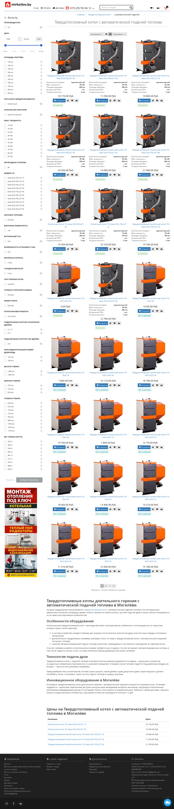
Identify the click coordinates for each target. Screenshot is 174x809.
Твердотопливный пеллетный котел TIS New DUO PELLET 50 (108, 151)
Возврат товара (53, 766)
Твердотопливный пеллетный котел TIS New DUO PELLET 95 (65, 151)
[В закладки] (72, 100)
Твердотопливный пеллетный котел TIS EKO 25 (65, 374)
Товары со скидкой (96, 772)
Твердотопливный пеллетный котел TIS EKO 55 (108, 498)
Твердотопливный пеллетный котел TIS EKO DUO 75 (150, 498)
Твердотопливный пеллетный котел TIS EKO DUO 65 (150, 560)
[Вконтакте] (21, 803)
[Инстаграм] (7, 803)
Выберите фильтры (29, 480)
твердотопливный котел (95, 609)
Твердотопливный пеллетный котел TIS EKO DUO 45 (65, 560)
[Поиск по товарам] (131, 7)
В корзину (60, 100)
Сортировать (95, 34)
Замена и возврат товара (14, 788)
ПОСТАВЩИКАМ (10, 794)
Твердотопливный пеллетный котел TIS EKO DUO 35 (65, 299)
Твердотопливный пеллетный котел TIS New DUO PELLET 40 (108, 299)
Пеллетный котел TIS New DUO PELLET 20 (66, 225)
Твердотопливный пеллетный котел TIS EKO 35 (150, 299)
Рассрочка (8, 785)
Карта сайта (51, 769)
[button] (166, 8)
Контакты (8, 777)
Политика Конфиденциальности (17, 791)
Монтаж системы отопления (15, 772)
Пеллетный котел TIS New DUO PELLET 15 (108, 225)
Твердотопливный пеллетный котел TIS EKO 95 (65, 498)
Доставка (59, 8)
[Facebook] (14, 803)
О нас (36, 8)
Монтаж (7, 764)
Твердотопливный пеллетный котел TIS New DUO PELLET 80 (150, 151)
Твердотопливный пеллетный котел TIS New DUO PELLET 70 (150, 225)
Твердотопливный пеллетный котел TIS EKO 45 (65, 436)
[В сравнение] (76, 100)
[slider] (5, 45)
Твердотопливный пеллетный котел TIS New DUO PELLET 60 (65, 77)
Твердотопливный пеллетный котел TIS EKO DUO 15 (108, 436)
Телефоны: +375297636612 (142, 764)
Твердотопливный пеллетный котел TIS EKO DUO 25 (150, 436)
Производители (95, 764)
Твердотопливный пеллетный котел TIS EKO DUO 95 (150, 374)
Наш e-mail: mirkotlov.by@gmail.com (146, 772)
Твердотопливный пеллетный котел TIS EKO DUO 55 (108, 374)
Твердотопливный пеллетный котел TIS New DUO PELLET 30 (108, 77)
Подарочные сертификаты (99, 766)
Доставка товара (10, 783)
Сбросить (10, 480)
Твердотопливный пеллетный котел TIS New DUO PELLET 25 (150, 77)
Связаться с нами (54, 764)
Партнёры (93, 769)
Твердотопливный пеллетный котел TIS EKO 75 (108, 560)
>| (114, 586)
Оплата (47, 8)
